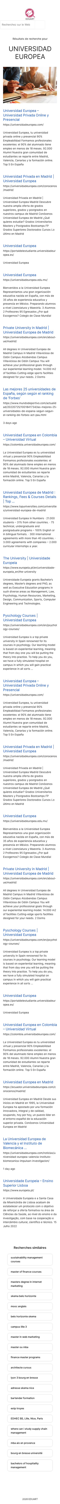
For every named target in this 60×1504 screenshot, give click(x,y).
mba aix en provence (23, 1442)
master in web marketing (25, 1336)
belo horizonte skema (23, 1316)
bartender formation (23, 1398)
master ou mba (19, 1347)
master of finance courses (26, 1271)
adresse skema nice (22, 1387)
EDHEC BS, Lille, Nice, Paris (27, 1418)
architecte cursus (21, 1367)
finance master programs (25, 1357)
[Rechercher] (41, 25)
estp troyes (17, 1408)
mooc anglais (18, 1306)
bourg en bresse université (26, 1453)
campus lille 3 (19, 1326)
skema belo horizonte (23, 1296)
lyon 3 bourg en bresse (24, 1377)
